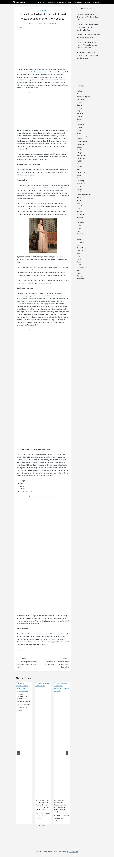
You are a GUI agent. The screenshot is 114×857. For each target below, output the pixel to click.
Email (79, 150)
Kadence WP (73, 852)
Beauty (79, 102)
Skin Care (80, 242)
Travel (79, 262)
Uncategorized (82, 267)
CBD (78, 122)
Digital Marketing (82, 141)
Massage (80, 217)
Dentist (79, 139)
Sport (79, 253)
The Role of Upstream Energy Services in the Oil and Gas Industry (27, 663)
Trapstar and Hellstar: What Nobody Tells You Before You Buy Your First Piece (87, 45)
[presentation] (24, 687)
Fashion (42, 10)
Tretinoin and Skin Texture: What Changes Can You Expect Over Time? (88, 17)
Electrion (80, 147)
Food (78, 169)
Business (80, 113)
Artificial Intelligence (83, 97)
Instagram (80, 197)
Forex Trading (81, 172)
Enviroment (81, 158)
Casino (79, 119)
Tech (78, 256)
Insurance (80, 200)
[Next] (67, 753)
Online (79, 225)
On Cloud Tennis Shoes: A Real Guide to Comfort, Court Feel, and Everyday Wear (87, 27)
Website (79, 273)
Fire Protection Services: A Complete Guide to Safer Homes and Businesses (88, 55)
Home (39, 2)
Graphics (80, 186)
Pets (78, 231)
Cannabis (80, 116)
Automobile (81, 99)
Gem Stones (81, 183)
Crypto (79, 133)
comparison (81, 130)
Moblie (79, 220)
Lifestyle (80, 206)
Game (79, 175)
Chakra (79, 127)
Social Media (81, 248)
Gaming (79, 178)
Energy (79, 153)
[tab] (39, 825)
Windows (80, 276)
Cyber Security (82, 136)
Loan (78, 209)
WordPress (81, 279)
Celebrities (80, 125)
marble (79, 211)
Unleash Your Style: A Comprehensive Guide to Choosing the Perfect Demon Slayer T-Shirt (42, 804)
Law (78, 203)
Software (80, 251)
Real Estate (81, 234)
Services (80, 239)
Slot (78, 245)
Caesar (32, 23)
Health (79, 192)
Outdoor (80, 228)
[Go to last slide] (18, 753)
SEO (78, 237)
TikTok (79, 259)
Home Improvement (84, 195)
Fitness (79, 167)
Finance (79, 164)
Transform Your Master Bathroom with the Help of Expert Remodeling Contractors (57, 663)
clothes (20, 650)
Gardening (80, 181)
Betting (79, 105)
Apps (78, 94)
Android (79, 91)
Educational (81, 144)
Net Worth (80, 223)
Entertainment (82, 155)
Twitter (79, 265)
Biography (80, 108)
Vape (78, 270)
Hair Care (80, 189)
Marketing (80, 214)
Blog (78, 111)
